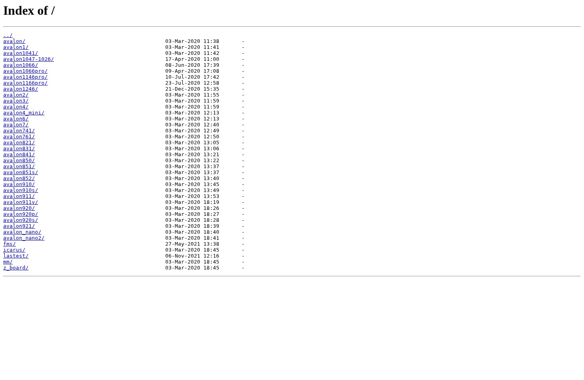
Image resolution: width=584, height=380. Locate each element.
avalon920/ (19, 208)
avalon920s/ (20, 220)
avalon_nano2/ (23, 238)
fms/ (9, 244)
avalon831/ (19, 148)
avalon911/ (19, 196)
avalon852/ (19, 178)
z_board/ (16, 268)
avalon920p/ (20, 214)
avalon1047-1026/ (28, 59)
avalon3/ (16, 101)
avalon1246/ (20, 89)
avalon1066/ (20, 65)
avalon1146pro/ (25, 77)
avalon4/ (16, 107)
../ (8, 35)
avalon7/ (16, 125)
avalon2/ (16, 95)
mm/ (8, 262)
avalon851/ (19, 166)
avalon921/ (19, 226)
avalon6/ (16, 119)
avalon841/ (19, 154)
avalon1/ (16, 47)
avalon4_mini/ (23, 113)
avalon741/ (19, 131)
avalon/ (14, 41)
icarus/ (14, 250)
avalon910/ (19, 184)
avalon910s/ (20, 190)
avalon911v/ (20, 202)
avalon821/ (19, 142)
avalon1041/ (20, 53)
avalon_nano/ (22, 232)
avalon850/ (19, 160)
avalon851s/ (20, 172)
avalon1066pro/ (25, 71)
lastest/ (16, 256)
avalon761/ (19, 137)
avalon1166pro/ (25, 83)
